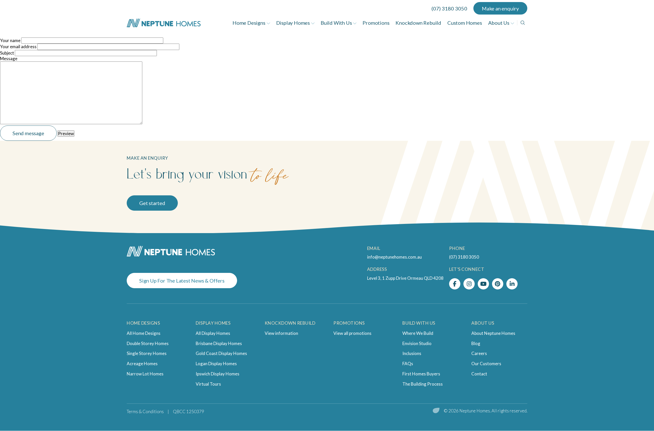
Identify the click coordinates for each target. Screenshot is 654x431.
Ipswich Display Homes (217, 373)
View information (281, 333)
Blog (475, 343)
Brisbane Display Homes (219, 343)
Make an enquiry (500, 8)
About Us (498, 23)
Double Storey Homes (148, 343)
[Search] (522, 22)
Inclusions (411, 353)
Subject (7, 53)
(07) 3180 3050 (449, 8)
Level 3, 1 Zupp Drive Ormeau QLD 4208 (405, 278)
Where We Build (417, 333)
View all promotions (352, 333)
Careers (479, 353)
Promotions (376, 23)
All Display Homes (213, 333)
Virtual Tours (208, 384)
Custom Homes (464, 23)
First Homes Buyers (421, 373)
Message (8, 58)
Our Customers (486, 363)
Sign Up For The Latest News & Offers (182, 280)
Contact (479, 373)
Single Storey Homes (147, 353)
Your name (10, 40)
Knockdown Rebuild (418, 23)
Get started (152, 203)
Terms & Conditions (145, 411)
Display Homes (293, 23)
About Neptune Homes (493, 333)
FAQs (407, 363)
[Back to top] (636, 406)
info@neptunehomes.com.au (394, 257)
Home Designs (248, 23)
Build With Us (336, 23)
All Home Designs (143, 333)
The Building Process (422, 384)
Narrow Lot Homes (145, 373)
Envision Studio (416, 343)
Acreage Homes (142, 363)
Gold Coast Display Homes (221, 353)
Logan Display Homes (216, 363)
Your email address (18, 46)
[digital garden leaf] (436, 411)
